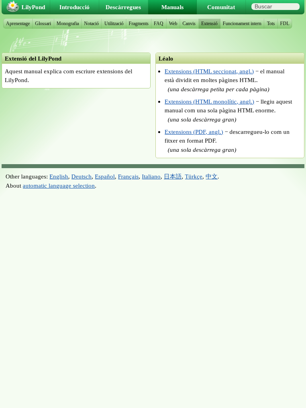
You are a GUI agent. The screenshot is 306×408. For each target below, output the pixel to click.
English (58, 176)
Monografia (68, 23)
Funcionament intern (242, 23)
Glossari (43, 23)
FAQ (158, 23)
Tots (271, 23)
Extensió (209, 23)
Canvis (189, 23)
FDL (284, 23)
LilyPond (33, 7)
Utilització (114, 23)
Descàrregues (123, 7)
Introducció (74, 7)
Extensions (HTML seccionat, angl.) (209, 71)
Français (128, 176)
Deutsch (81, 176)
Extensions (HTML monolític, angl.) (209, 101)
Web (173, 23)
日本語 (173, 176)
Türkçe (193, 176)
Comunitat (221, 7)
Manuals (172, 7)
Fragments (139, 23)
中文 (212, 176)
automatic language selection (59, 185)
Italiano (151, 176)
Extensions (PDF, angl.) (194, 131)
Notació (91, 23)
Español (105, 176)
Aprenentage (18, 23)
